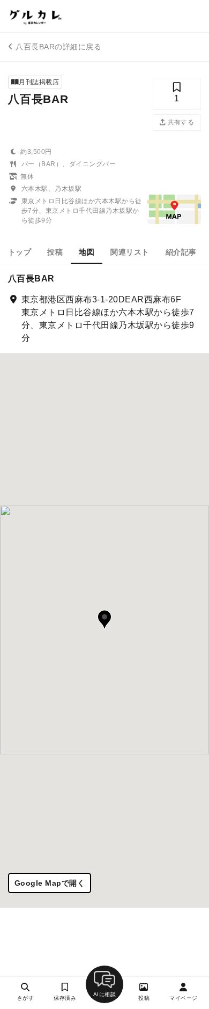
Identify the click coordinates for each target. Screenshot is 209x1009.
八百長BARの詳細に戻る (58, 46)
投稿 (55, 252)
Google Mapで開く (49, 883)
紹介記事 (181, 252)
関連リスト (129, 252)
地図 (86, 252)
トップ (19, 252)
